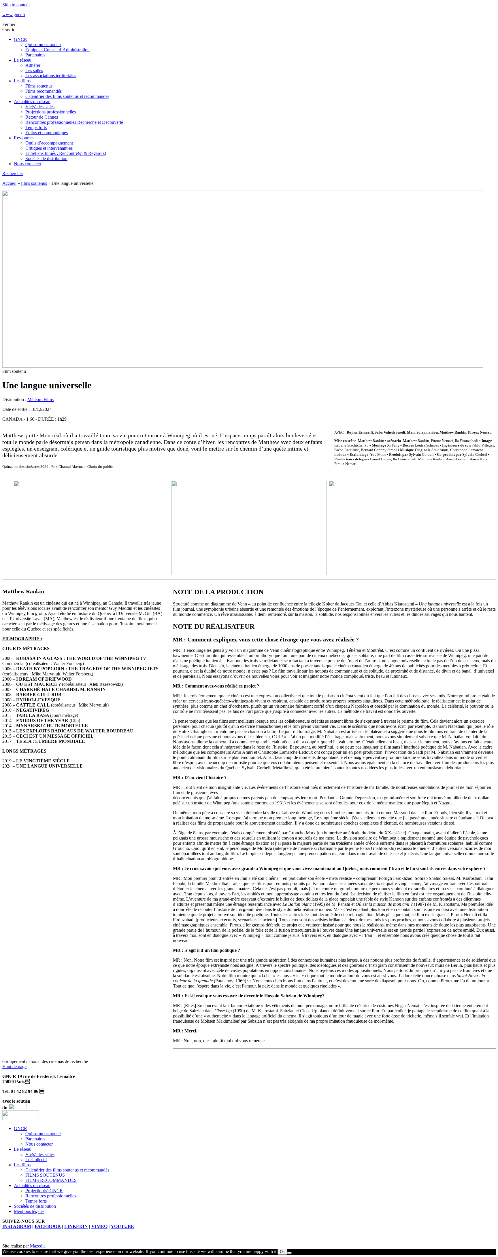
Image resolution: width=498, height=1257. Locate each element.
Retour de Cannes (41, 117)
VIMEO (99, 1226)
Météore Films (40, 399)
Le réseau (22, 60)
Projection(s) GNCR (44, 1190)
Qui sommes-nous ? (43, 44)
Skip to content (16, 4)
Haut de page (14, 1066)
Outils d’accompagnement (49, 142)
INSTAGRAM (16, 1226)
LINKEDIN (76, 1226)
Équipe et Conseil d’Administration (57, 49)
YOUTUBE (122, 1226)
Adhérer (32, 65)
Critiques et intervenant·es (49, 148)
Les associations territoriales (50, 75)
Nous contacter (27, 163)
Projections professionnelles (50, 111)
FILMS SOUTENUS (45, 1175)
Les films (22, 80)
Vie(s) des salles (39, 106)
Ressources (24, 137)
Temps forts (36, 127)
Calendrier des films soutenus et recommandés (67, 96)
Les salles (34, 70)
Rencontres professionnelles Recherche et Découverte (74, 122)
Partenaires (35, 54)
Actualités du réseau (32, 101)
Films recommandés (43, 91)
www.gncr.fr (13, 14)
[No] (289, 1253)
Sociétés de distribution (46, 158)
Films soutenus (38, 85)
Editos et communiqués (46, 132)
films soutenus (34, 183)
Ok (282, 1252)
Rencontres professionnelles (50, 1195)
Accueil (9, 183)
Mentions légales (29, 1211)
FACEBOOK (48, 1226)
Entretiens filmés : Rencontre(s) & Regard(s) (65, 153)
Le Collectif (36, 1159)
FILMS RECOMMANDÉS (51, 1180)
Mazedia (38, 1245)
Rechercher (12, 173)
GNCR (20, 39)
